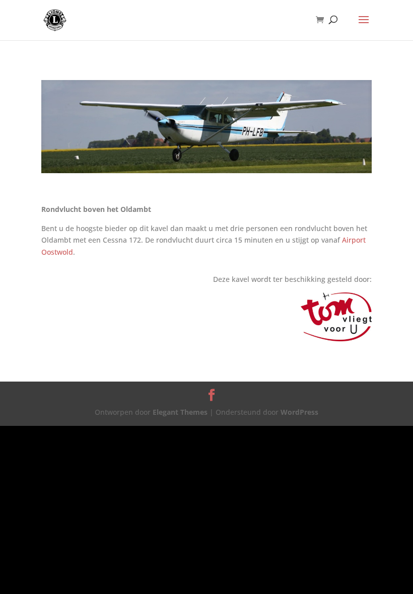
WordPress (299, 412)
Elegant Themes (180, 412)
